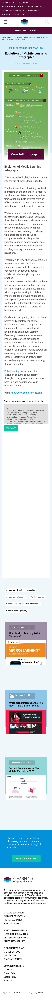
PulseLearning (11, 371)
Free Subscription (26, 858)
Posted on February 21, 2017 (26, 63)
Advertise (6, 14)
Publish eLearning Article (12, 6)
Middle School (12, 952)
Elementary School (14, 948)
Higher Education (13, 920)
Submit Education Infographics (15, 2)
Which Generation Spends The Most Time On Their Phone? (26, 704)
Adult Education (12, 924)
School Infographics (15, 930)
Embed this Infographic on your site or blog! (24, 401)
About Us (8, 980)
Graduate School (13, 959)
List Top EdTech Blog (35, 6)
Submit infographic (26, 30)
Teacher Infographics (16, 934)
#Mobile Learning (38, 597)
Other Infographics (14, 941)
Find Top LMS (19, 14)
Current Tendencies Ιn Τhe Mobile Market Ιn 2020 (24, 770)
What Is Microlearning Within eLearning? (25, 635)
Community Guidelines (14, 966)
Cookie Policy (10, 977)
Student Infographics (16, 938)
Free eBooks (33, 10)
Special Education (14, 913)
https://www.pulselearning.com (26, 392)
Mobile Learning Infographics (22, 38)
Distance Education (14, 916)
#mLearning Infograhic (16, 597)
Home (4, 38)
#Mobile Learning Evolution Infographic (23, 604)
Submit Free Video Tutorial (13, 10)
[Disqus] (26, 470)
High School (10, 955)
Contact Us (9, 969)
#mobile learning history (16, 611)
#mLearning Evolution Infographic (20, 590)
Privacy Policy (10, 973)
